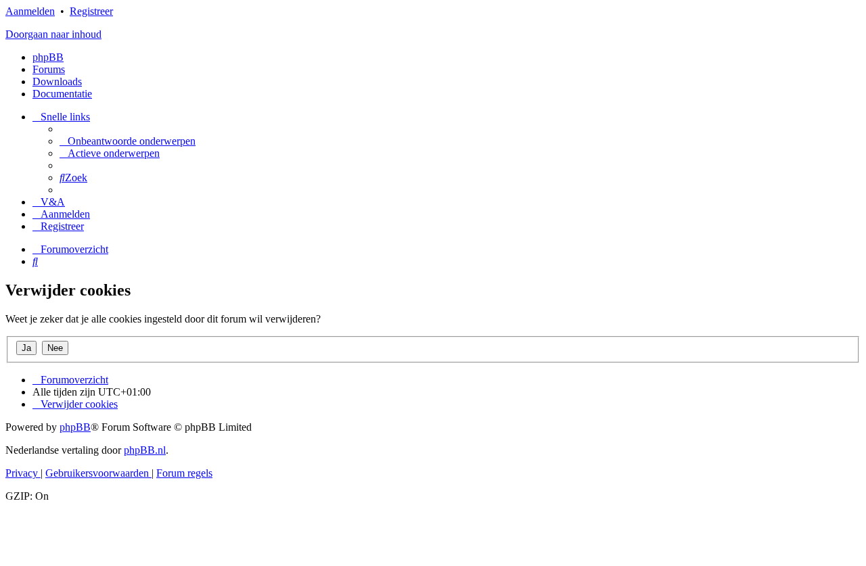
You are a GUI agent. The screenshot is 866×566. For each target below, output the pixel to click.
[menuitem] (128, 141)
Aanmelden (30, 11)
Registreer (91, 11)
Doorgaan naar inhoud (53, 34)
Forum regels (184, 473)
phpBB (48, 57)
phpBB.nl (145, 450)
